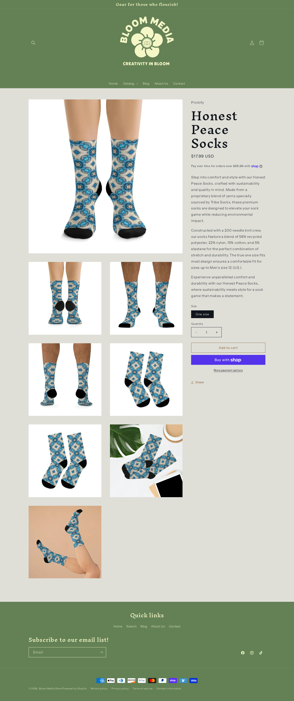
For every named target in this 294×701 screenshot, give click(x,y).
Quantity (197, 323)
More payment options (228, 370)
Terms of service (143, 688)
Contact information (168, 688)
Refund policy (99, 688)
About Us (158, 626)
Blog (144, 626)
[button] (33, 43)
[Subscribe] (101, 652)
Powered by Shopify (74, 688)
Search (131, 626)
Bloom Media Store (50, 688)
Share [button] (199, 382)
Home (117, 626)
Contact (175, 626)
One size (202, 314)
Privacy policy (120, 688)
